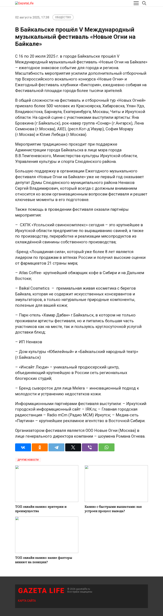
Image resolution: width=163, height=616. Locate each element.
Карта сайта (27, 600)
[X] (73, 447)
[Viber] (90, 447)
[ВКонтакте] (23, 447)
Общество (63, 17)
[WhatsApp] (106, 447)
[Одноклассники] (40, 447)
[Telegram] (56, 447)
